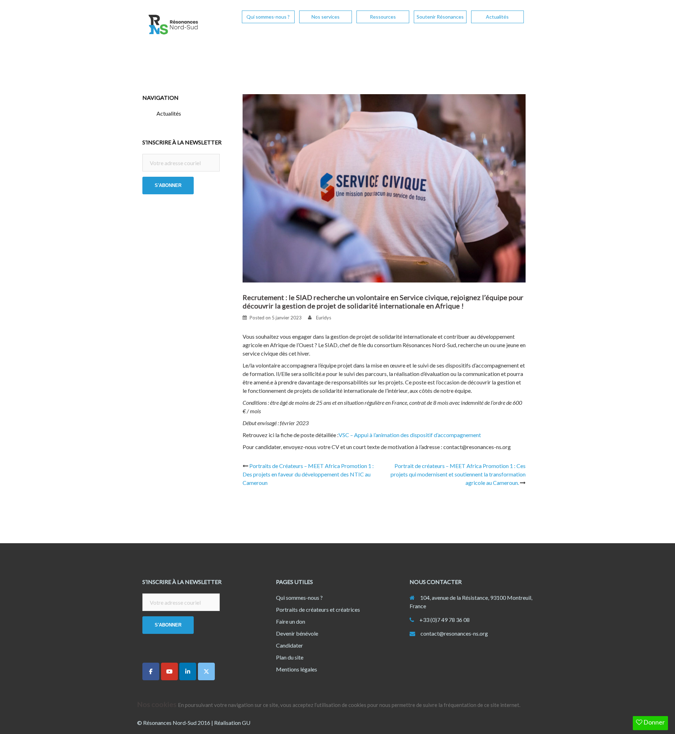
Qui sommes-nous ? (268, 17)
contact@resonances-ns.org (454, 633)
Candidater (289, 645)
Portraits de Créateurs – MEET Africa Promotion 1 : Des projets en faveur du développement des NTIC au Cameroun (308, 474)
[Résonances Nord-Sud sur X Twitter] (206, 671)
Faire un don (290, 621)
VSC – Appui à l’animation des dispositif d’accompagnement (410, 434)
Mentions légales (296, 669)
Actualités (497, 17)
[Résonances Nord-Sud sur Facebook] (150, 671)
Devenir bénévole (297, 633)
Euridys (323, 317)
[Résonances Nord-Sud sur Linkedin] (187, 671)
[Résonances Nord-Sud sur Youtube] (169, 671)
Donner (653, 722)
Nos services (325, 17)
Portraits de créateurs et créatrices (318, 609)
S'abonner (168, 185)
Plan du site (289, 657)
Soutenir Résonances (440, 17)
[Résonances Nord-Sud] (172, 26)
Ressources (383, 17)
